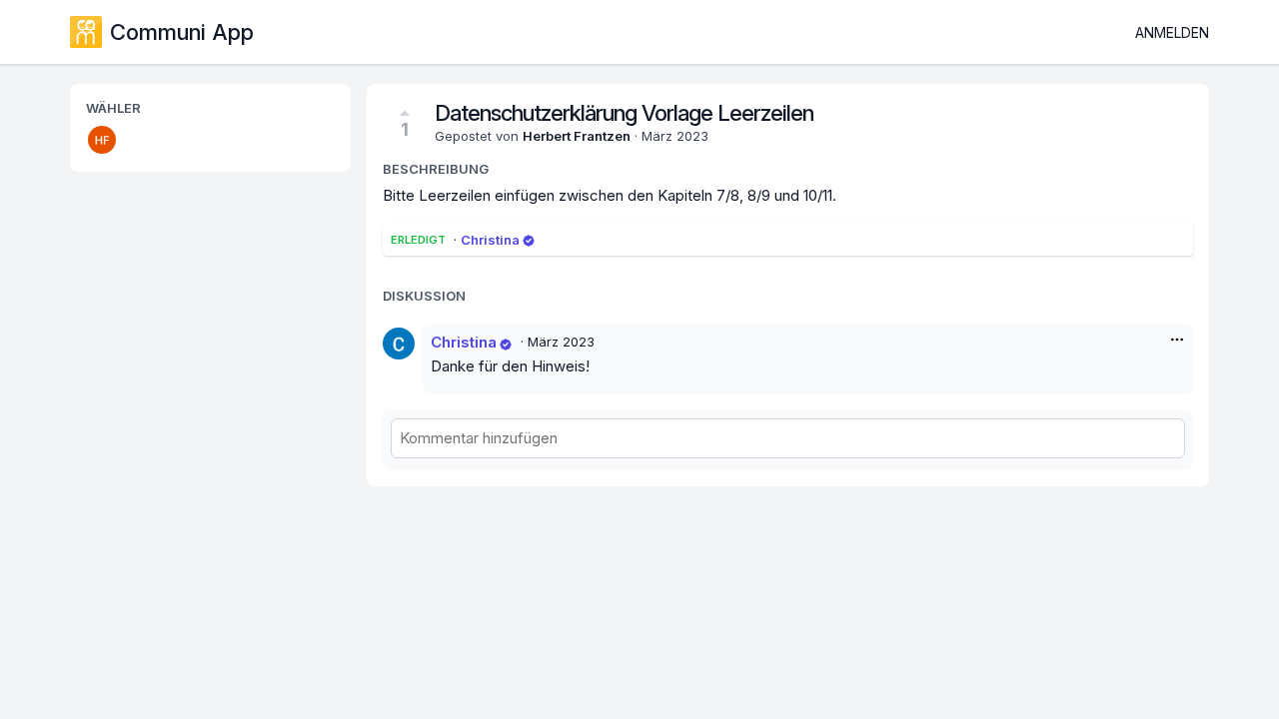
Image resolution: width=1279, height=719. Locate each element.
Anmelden (1172, 32)
